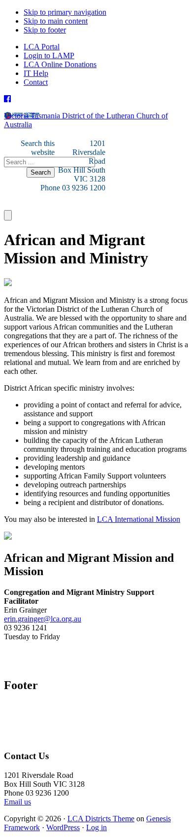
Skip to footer (45, 30)
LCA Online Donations (60, 64)
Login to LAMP (49, 55)
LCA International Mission (138, 519)
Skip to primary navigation (65, 12)
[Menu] (8, 215)
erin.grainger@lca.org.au (42, 619)
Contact (36, 82)
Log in (96, 827)
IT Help (36, 73)
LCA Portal (42, 46)
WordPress (63, 827)
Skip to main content (56, 21)
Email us (17, 802)
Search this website (38, 147)
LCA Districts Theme (100, 818)
